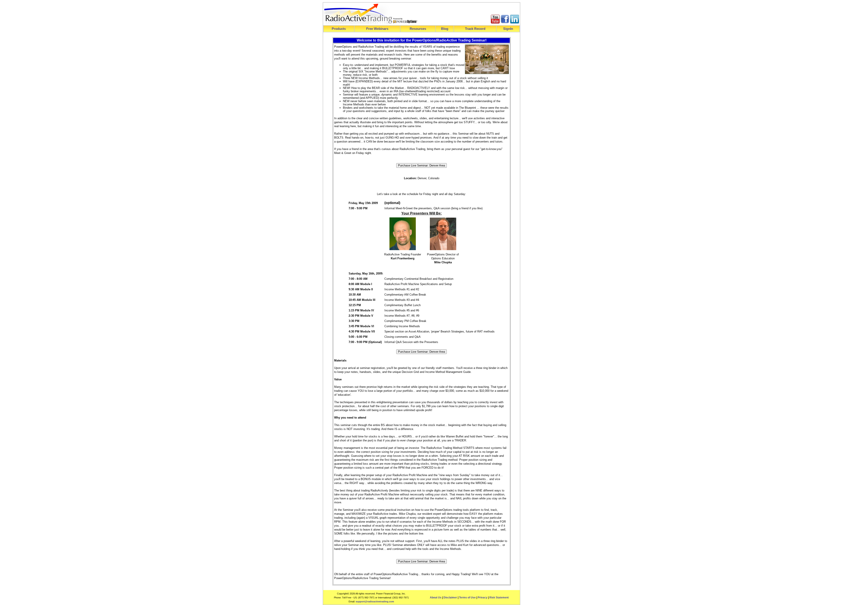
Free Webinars (377, 29)
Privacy (482, 597)
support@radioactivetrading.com (375, 601)
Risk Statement (499, 597)
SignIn (508, 29)
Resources (418, 29)
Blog (444, 29)
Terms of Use (467, 597)
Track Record (475, 29)
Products (339, 29)
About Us (435, 597)
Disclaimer (450, 597)
